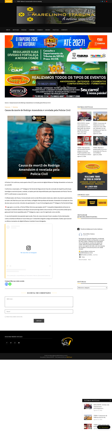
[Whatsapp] (9, 284)
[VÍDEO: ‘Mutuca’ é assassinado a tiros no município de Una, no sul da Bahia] (100, 140)
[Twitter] (102, 1)
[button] (103, 427)
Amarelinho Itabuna (89, 234)
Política (56, 29)
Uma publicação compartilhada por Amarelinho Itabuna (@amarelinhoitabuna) (28, 275)
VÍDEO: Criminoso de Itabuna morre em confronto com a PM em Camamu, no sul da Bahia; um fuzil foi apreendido (99, 127)
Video (83, 257)
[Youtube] (106, 1)
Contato (64, 29)
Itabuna (32, 29)
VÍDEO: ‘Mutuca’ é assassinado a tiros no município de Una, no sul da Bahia (100, 150)
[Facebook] (100, 1)
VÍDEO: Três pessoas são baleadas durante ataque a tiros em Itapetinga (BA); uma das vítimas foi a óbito (84, 151)
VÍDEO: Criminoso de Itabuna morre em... (100, 416)
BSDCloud (69, 357)
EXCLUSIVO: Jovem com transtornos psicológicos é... (101, 406)
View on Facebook (83, 259)
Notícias (16, 29)
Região (48, 29)
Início (8, 29)
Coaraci (40, 29)
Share (89, 259)
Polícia (23, 29)
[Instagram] (104, 1)
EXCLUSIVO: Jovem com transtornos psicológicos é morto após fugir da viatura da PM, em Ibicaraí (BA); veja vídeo (83, 127)
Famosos (7, 107)
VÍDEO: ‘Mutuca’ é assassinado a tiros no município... (30, 1)
